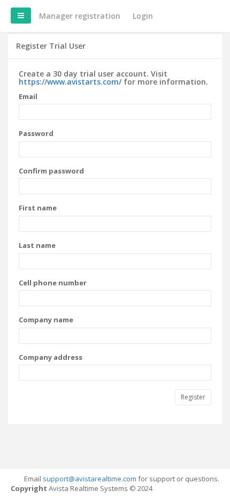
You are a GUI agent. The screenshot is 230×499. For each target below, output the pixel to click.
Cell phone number (53, 283)
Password (36, 133)
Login (143, 16)
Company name (46, 319)
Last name (37, 245)
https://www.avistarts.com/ (70, 82)
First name (38, 208)
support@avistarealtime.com (89, 478)
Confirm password (51, 171)
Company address (50, 357)
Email (28, 96)
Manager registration (79, 16)
